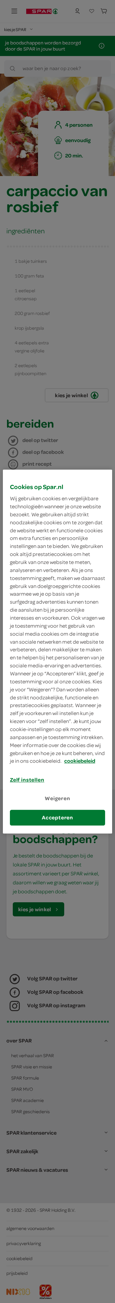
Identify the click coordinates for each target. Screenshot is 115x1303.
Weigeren (57, 798)
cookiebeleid (79, 761)
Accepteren (57, 817)
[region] (57, 651)
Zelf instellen (27, 780)
